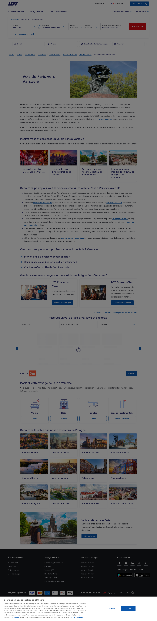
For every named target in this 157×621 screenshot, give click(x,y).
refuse (16, 617)
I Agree (128, 608)
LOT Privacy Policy (76, 617)
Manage (112, 608)
